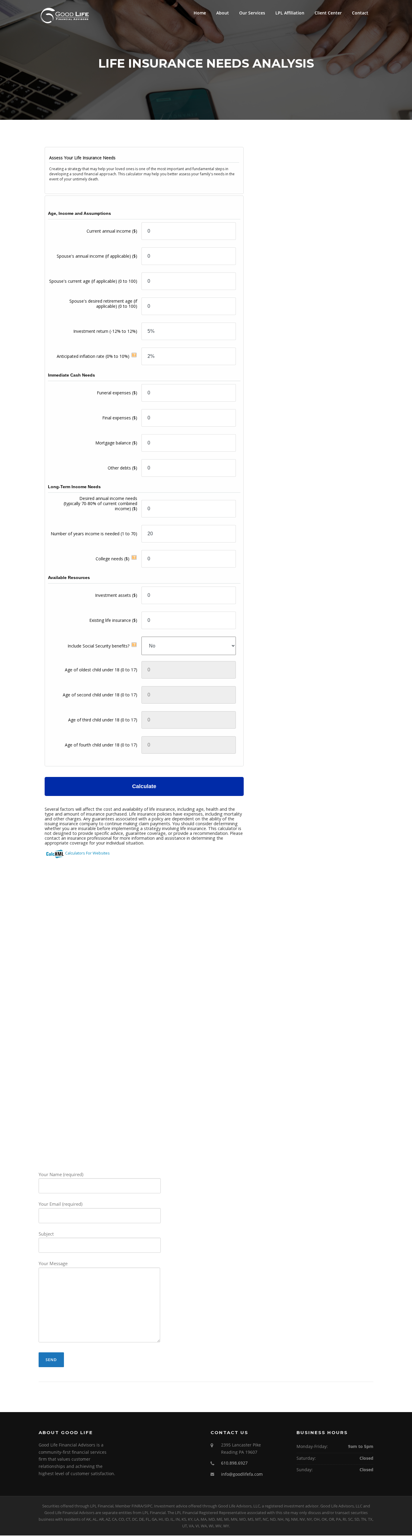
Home (200, 13)
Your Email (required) (60, 1204)
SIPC (148, 1506)
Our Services (252, 13)
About (222, 13)
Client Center (328, 13)
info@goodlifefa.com (242, 1474)
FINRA (137, 1506)
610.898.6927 (234, 1463)
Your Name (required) (61, 1174)
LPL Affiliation (289, 13)
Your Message (53, 1263)
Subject (46, 1234)
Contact (360, 13)
